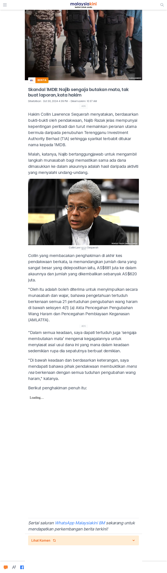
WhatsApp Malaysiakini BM (80, 522)
